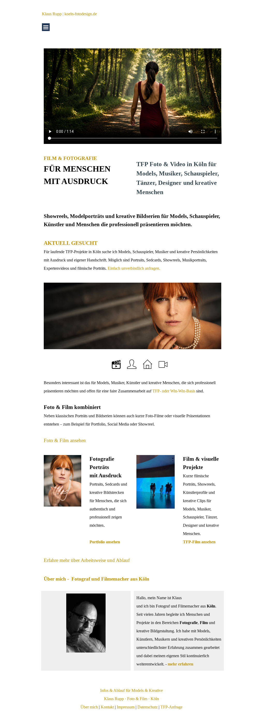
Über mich (89, 707)
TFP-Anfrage (171, 707)
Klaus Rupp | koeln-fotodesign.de (69, 14)
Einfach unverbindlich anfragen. (133, 268)
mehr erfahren (180, 664)
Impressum (126, 707)
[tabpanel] (86, 170)
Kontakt (107, 707)
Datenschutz (147, 707)
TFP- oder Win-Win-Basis (173, 391)
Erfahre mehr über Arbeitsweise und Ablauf (87, 560)
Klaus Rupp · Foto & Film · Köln (131, 699)
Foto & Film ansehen (65, 440)
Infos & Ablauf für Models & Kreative (131, 690)
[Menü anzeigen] (46, 27)
